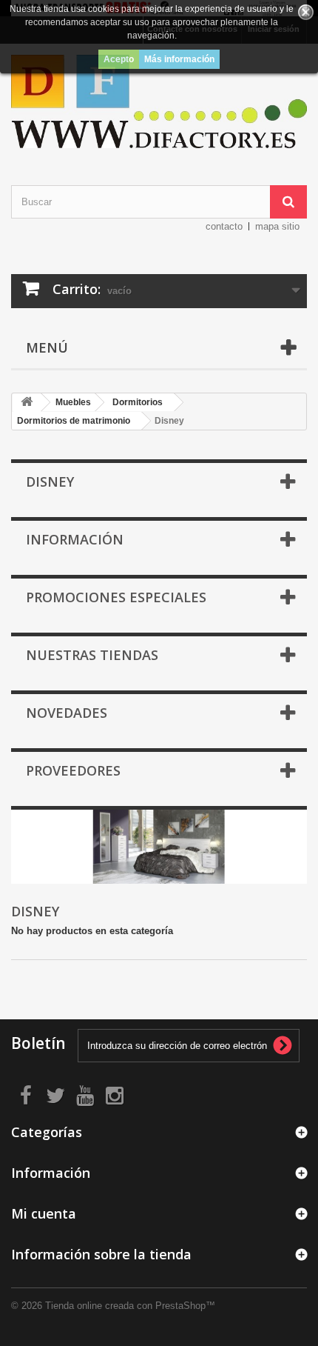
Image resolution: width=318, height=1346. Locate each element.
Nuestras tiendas (92, 655)
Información (75, 539)
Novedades (66, 713)
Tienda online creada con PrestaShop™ (130, 1305)
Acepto (119, 59)
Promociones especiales (116, 597)
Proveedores (73, 770)
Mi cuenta (43, 1213)
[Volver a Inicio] (27, 402)
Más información (179, 59)
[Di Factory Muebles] (159, 101)
